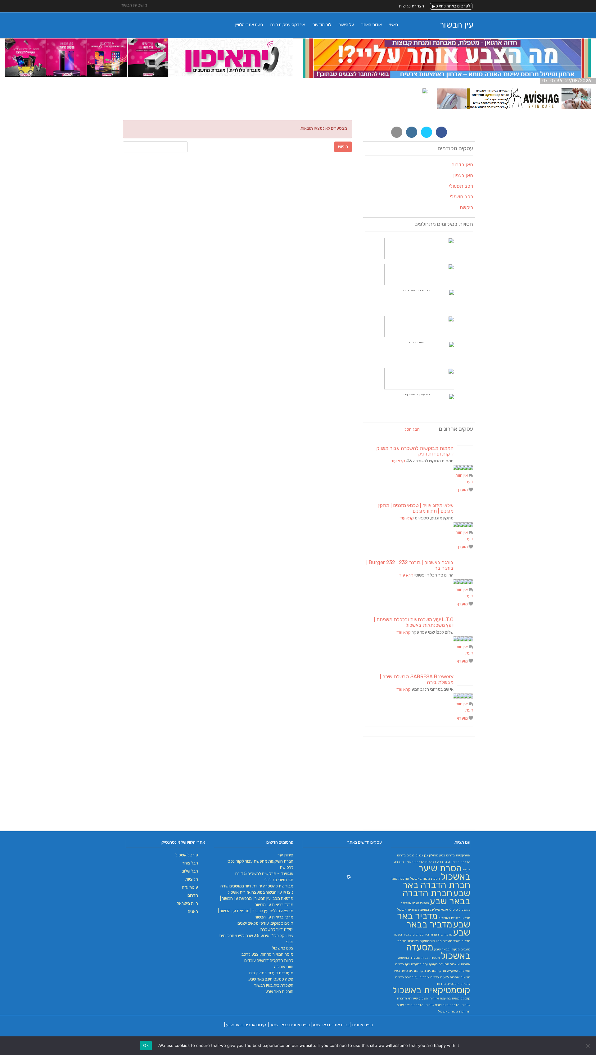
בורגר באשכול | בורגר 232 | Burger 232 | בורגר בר (410, 565)
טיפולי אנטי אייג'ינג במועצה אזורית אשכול (427, 910)
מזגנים (447, 941)
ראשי (393, 24)
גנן (426, 855)
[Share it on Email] (396, 132)
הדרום (192, 895)
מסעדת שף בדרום (408, 964)
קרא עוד (398, 461)
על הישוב (346, 24)
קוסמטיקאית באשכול (431, 990)
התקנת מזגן (400, 879)
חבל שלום (190, 871)
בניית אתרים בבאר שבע (290, 1024)
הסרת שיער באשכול (444, 872)
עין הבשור (456, 25)
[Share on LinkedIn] (411, 132)
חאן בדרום (462, 165)
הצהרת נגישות (411, 6)
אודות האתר (371, 24)
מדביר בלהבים (423, 934)
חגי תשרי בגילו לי (278, 879)
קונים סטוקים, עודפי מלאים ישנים (265, 923)
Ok (146, 1045)
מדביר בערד (461, 941)
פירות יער (285, 855)
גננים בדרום (405, 855)
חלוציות (191, 879)
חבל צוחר (190, 863)
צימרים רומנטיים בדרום (453, 984)
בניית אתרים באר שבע (331, 1024)
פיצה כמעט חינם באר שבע (270, 979)
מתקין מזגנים (436, 971)
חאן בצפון (463, 175)
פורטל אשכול (186, 855)
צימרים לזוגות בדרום (445, 977)
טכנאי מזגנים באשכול (454, 918)
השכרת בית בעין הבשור (273, 985)
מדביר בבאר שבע (438, 928)
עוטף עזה (190, 887)
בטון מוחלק (437, 855)
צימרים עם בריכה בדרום (412, 977)
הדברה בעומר (414, 862)
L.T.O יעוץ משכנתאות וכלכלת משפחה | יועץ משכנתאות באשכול (414, 622)
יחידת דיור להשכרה (276, 929)
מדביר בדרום (443, 934)
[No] (588, 1046)
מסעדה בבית (430, 958)
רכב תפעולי (461, 186)
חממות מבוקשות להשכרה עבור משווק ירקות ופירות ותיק (415, 451)
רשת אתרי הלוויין (249, 24)
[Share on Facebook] (441, 132)
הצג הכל (412, 429)
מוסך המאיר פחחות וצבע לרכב (267, 954)
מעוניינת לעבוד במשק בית (271, 973)
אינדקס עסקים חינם (287, 24)
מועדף (463, 489)
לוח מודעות (321, 24)
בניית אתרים (362, 1024)
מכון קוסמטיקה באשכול (424, 941)
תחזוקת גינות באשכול (454, 1011)
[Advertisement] (419, 783)
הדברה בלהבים (436, 862)
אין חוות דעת (464, 478)
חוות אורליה (283, 966)
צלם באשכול (282, 948)
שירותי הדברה (407, 998)
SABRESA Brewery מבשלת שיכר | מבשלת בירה (417, 679)
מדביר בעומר (402, 934)
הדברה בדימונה (459, 862)
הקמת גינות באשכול (425, 879)
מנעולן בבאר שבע (447, 949)
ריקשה (466, 207)
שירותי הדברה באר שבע (452, 1005)
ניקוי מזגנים (417, 971)
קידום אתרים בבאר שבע (246, 1024)
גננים (419, 855)
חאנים (193, 911)
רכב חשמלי (461, 197)
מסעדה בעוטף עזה (435, 964)
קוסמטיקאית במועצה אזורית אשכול (444, 998)
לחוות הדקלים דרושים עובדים (268, 960)
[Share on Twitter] (426, 132)
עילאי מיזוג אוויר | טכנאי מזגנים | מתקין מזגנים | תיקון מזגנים (415, 508)
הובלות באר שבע (279, 991)
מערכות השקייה (458, 971)
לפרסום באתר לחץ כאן (451, 6)
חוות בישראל (187, 903)
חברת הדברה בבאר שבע (436, 897)
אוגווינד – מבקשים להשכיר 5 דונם (264, 873)
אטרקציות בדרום (458, 855)
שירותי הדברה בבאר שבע (415, 1005)
